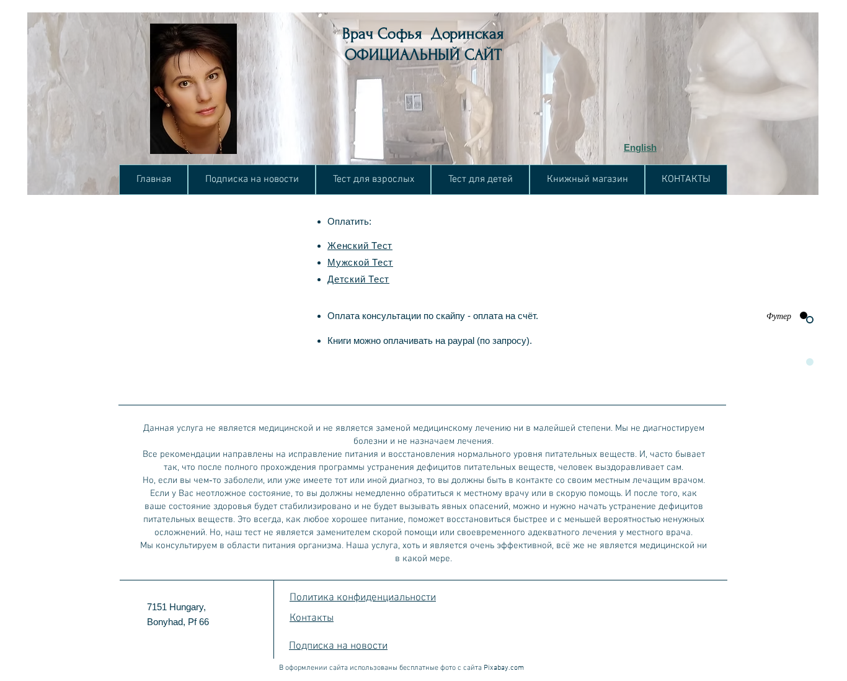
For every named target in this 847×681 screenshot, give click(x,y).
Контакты (312, 618)
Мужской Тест (360, 262)
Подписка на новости (338, 646)
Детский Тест (358, 279)
